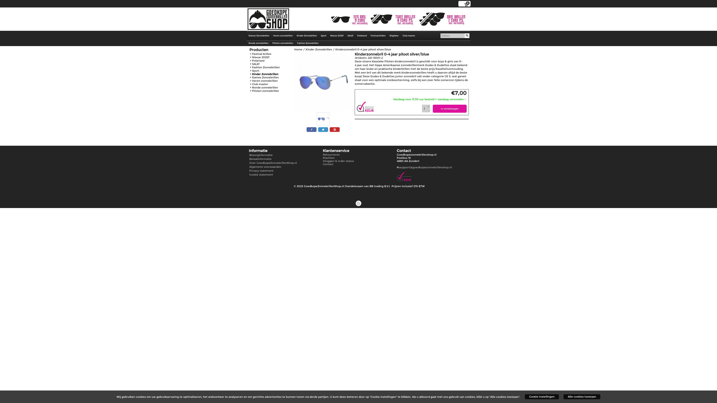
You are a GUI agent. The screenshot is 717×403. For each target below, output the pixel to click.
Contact (328, 164)
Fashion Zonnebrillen (308, 43)
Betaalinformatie (260, 159)
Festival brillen (378, 35)
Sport (323, 35)
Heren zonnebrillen (283, 35)
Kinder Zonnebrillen (307, 35)
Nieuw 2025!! (337, 35)
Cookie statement (261, 174)
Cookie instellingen (542, 396)
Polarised (362, 35)
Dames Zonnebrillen (259, 35)
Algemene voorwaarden (265, 166)
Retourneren (331, 154)
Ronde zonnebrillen (259, 43)
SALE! (350, 35)
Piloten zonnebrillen (282, 43)
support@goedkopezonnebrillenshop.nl (426, 167)
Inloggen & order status (338, 161)
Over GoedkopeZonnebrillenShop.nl (273, 163)
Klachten (329, 158)
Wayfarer (394, 35)
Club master (409, 35)
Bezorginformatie (261, 155)
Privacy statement (261, 170)
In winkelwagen (450, 108)
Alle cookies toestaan (582, 396)
